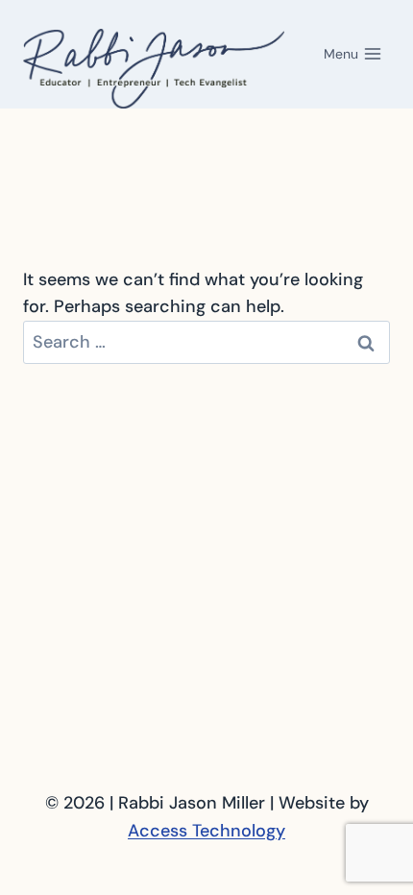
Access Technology (206, 830)
